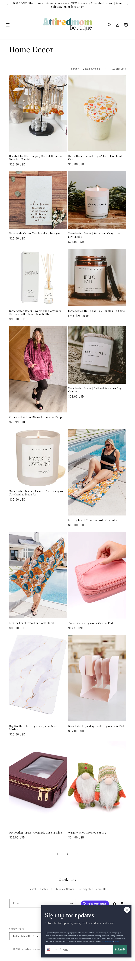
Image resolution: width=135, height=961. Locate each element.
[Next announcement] (128, 5)
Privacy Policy (107, 941)
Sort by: (75, 68)
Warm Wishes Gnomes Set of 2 (87, 832)
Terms (117, 941)
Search (33, 889)
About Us (101, 889)
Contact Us (46, 889)
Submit (120, 949)
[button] (8, 25)
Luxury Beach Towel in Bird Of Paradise (93, 520)
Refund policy (85, 889)
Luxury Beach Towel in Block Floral (31, 623)
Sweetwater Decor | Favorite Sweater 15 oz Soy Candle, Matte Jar (36, 493)
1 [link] (57, 854)
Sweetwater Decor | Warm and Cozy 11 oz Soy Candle (94, 235)
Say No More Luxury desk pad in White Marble (33, 728)
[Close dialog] (127, 910)
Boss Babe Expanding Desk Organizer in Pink (96, 726)
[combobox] (51, 949)
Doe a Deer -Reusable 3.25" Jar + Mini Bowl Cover (95, 158)
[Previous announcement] (7, 5)
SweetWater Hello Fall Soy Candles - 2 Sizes (96, 311)
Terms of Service (65, 889)
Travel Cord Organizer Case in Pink (90, 623)
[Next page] (77, 854)
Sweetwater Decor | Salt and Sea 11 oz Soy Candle (94, 390)
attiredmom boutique (31, 949)
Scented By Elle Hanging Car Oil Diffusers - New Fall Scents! (37, 158)
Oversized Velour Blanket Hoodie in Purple (36, 417)
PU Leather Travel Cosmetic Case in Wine (35, 832)
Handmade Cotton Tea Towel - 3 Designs (34, 233)
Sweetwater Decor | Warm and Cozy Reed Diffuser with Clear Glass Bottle (35, 312)
